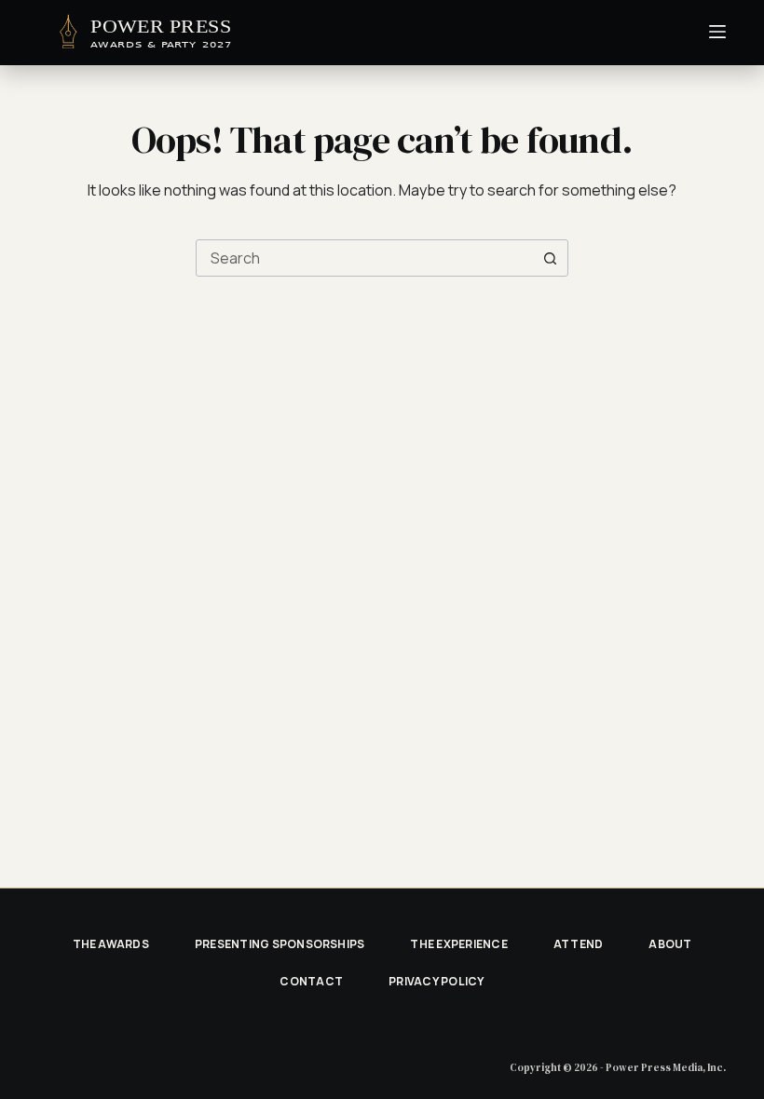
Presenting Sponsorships (280, 944)
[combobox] (364, 258)
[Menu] (717, 31)
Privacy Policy (436, 981)
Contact (311, 981)
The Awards (111, 944)
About (669, 944)
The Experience (458, 944)
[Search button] (549, 258)
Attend (578, 944)
